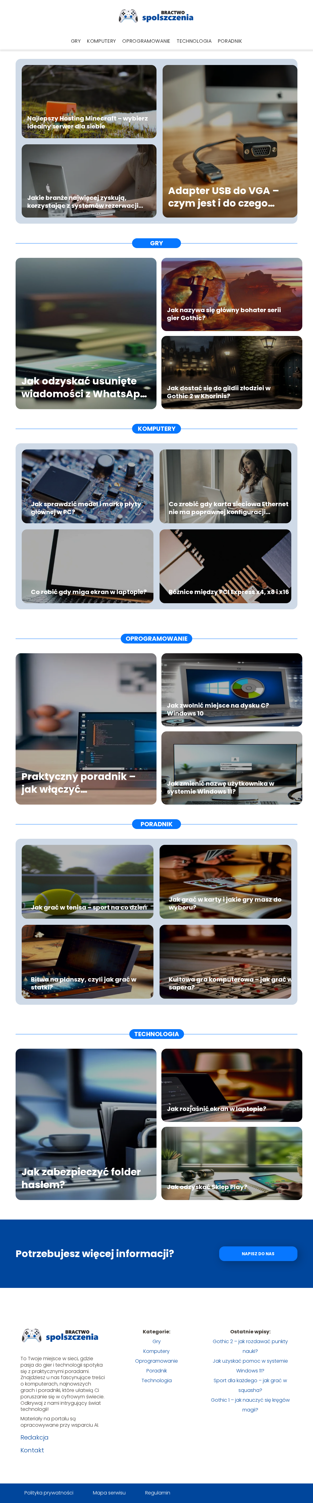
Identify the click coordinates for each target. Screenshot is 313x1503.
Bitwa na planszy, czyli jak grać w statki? (83, 983)
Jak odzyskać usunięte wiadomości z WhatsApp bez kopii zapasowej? (84, 387)
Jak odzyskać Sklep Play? (207, 1187)
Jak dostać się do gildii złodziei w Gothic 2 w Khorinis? (219, 392)
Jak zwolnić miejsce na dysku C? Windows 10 (218, 709)
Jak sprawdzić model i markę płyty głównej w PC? (86, 508)
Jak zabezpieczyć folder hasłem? (81, 1178)
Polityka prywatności (48, 1492)
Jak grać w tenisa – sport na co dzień (89, 907)
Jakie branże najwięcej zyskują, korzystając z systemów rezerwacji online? (82, 202)
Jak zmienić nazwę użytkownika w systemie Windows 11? (220, 787)
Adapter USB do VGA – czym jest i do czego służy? (223, 197)
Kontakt (32, 1450)
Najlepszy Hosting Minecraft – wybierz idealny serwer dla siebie (87, 122)
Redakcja (34, 1437)
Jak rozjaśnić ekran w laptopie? (216, 1109)
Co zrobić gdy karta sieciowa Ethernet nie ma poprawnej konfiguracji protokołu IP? (229, 508)
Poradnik (230, 41)
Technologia (194, 41)
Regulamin (157, 1492)
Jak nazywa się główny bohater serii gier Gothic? (224, 314)
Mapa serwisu (109, 1492)
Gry (76, 41)
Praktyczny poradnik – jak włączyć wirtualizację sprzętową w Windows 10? (81, 782)
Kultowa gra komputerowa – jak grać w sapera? (231, 983)
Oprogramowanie (146, 41)
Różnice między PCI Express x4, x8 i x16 (229, 592)
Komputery (101, 41)
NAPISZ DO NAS (258, 1254)
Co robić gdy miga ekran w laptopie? (89, 592)
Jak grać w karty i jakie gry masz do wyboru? (225, 903)
